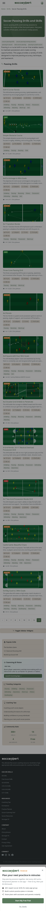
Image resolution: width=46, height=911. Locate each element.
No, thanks (23, 906)
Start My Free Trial (23, 900)
